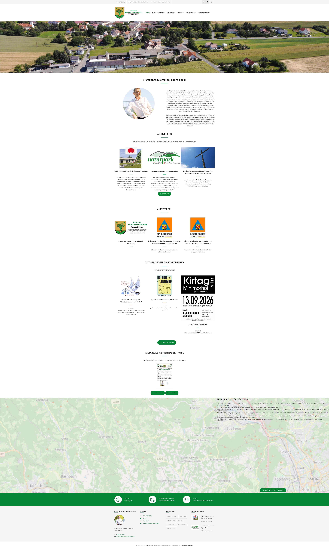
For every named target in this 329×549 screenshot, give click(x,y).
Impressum (146, 521)
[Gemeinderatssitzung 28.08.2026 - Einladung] (131, 227)
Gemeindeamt (171, 520)
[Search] (211, 2)
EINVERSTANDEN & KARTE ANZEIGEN (273, 490)
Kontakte (180, 520)
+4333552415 (121, 2)
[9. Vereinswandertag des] (131, 285)
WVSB (144, 518)
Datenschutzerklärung (187, 545)
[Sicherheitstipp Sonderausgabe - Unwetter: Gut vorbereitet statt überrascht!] (164, 227)
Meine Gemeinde (158, 12)
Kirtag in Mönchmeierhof (198, 324)
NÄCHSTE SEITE (171, 393)
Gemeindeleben (203, 12)
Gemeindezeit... (171, 528)
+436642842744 (120, 534)
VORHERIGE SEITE (158, 393)
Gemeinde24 (150, 545)
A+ (203, 2)
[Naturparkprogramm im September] (164, 157)
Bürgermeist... (182, 524)
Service (180, 12)
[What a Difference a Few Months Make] (195, 517)
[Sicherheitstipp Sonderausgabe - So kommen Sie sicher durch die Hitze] (198, 227)
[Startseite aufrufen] (128, 13)
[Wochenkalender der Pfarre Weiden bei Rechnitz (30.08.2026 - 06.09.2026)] (198, 157)
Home (148, 12)
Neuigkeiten (190, 12)
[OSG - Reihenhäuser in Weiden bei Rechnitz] (131, 157)
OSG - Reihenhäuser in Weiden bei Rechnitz (131, 171)
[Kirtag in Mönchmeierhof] (198, 298)
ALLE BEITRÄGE (164, 193)
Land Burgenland (147, 515)
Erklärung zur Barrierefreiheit (151, 523)
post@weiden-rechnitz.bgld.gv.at (139, 2)
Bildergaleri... (171, 524)
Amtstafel (170, 12)
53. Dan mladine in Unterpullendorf (164, 299)
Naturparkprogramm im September (164, 171)
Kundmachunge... (172, 516)
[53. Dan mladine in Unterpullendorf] (164, 285)
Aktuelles (183, 516)
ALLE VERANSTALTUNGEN (166, 342)
